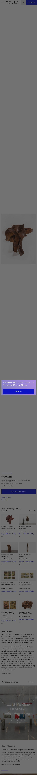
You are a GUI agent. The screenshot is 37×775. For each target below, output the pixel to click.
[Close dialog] (33, 382)
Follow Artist (18, 391)
